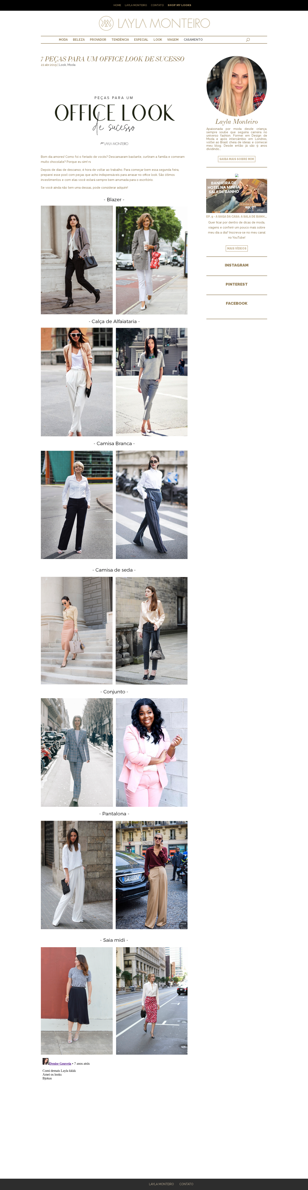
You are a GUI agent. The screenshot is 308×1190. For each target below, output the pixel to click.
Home (117, 5)
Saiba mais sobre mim (236, 159)
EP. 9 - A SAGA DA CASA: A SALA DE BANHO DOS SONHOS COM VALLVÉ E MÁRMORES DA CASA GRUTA (236, 216)
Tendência (120, 39)
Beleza (79, 39)
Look (158, 39)
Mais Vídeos (236, 248)
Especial (141, 39)
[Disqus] (114, 1108)
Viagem (173, 39)
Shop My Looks (179, 5)
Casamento (193, 39)
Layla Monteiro (136, 5)
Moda (63, 39)
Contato (157, 5)
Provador (98, 39)
